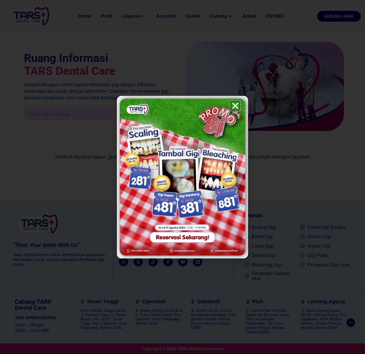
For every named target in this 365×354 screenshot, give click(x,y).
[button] (235, 106)
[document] (182, 177)
